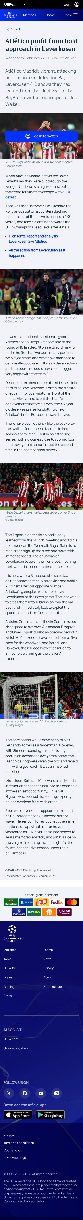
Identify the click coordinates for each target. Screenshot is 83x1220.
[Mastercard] (72, 902)
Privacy (9, 1135)
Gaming (9, 986)
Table (7, 959)
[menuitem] (31, 15)
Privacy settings (15, 1157)
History (48, 968)
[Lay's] (41, 902)
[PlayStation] (26, 902)
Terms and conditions (19, 1143)
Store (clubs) (52, 986)
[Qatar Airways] (64, 912)
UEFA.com (11, 1039)
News (47, 959)
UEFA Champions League (10, 15)
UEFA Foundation (16, 1048)
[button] (70, 15)
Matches (10, 950)
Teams (48, 950)
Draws (8, 977)
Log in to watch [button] (45, 136)
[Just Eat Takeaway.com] (49, 912)
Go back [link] (16, 29)
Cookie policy (13, 1150)
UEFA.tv (9, 968)
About (47, 977)
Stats (8, 996)
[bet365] (34, 912)
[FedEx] (57, 902)
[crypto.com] (19, 912)
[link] (29, 15)
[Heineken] (11, 902)
